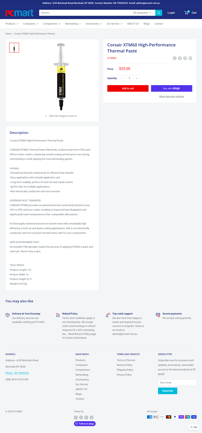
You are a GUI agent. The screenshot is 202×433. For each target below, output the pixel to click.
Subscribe (167, 390)
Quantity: (112, 78)
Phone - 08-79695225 (17, 372)
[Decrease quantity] (122, 78)
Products (10, 23)
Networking (71, 23)
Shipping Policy (125, 369)
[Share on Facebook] (175, 58)
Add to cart (128, 88)
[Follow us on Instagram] (81, 417)
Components (50, 23)
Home (8, 33)
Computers (29, 23)
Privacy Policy (124, 374)
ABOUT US (133, 23)
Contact (158, 23)
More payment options (171, 96)
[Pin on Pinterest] (180, 58)
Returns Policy (124, 365)
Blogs (147, 23)
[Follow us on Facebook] (76, 417)
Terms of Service (126, 360)
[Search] (158, 13)
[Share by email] (190, 58)
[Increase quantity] (136, 78)
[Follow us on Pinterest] (86, 417)
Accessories (92, 23)
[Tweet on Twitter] (185, 58)
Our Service (113, 23)
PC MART (112, 58)
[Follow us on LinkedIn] (91, 417)
